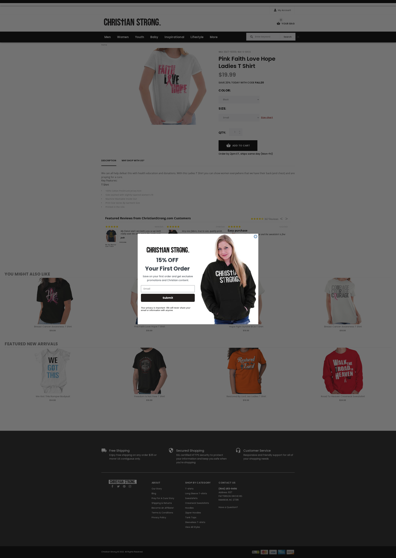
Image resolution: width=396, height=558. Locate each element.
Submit (168, 298)
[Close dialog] (255, 236)
